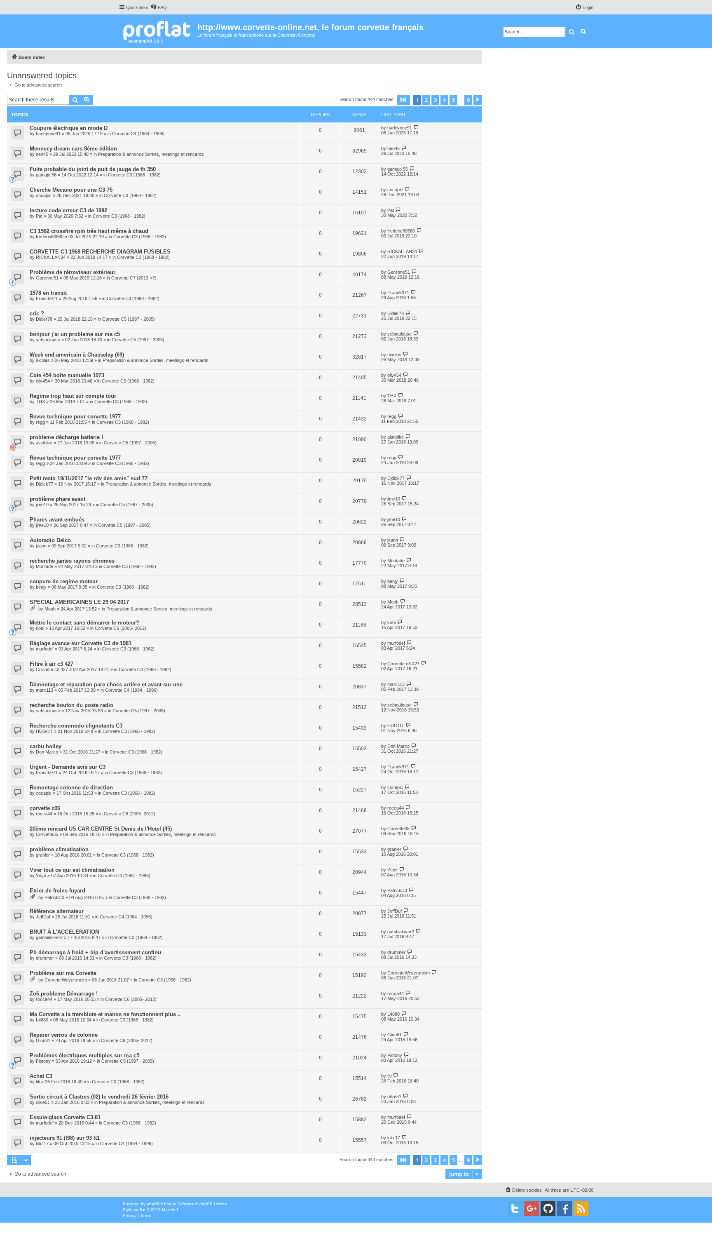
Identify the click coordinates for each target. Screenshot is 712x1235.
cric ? (37, 313)
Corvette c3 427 (52, 669)
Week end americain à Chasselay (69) (77, 355)
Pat (39, 216)
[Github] (548, 1208)
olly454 (43, 380)
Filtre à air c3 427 (51, 664)
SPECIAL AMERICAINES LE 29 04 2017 (79, 602)
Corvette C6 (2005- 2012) (120, 628)
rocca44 (44, 813)
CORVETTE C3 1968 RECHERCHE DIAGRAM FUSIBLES (100, 252)
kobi (40, 628)
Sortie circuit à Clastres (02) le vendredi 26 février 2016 (99, 1097)
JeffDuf (43, 916)
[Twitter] (515, 1208)
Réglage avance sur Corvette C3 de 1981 (80, 643)
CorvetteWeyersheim (65, 979)
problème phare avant (57, 499)
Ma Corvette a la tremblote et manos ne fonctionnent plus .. (105, 1014)
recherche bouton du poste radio (71, 705)
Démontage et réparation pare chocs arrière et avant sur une (106, 684)
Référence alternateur (57, 911)
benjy (41, 587)
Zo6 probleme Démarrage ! (64, 994)
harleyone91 (48, 133)
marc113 (44, 690)
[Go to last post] (416, 127)
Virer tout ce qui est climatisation (72, 870)
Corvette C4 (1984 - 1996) (138, 133)
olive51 (43, 1102)
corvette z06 (45, 808)
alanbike (44, 442)
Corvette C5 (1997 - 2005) (128, 319)
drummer (45, 958)
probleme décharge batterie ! (66, 437)
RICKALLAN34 (51, 257)
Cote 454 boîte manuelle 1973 (67, 375)
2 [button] (426, 99)
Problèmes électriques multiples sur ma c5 (84, 1055)
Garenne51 (47, 277)
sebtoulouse (48, 339)
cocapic (44, 195)
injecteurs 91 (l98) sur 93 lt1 (65, 1138)
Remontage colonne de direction (71, 787)
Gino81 (43, 1040)
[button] (403, 100)
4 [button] (444, 99)
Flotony (43, 1061)
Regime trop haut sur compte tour (73, 396)
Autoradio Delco (50, 540)
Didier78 (44, 319)
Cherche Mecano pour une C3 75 (71, 190)
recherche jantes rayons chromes (72, 561)
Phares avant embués (57, 520)
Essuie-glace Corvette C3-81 (65, 1117)
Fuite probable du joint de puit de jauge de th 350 (93, 169)
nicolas (43, 360)
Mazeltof (170, 1209)
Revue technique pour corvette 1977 (75, 416)
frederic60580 (49, 236)
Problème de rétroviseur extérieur (72, 272)
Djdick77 (44, 483)
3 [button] (435, 99)
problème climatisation (59, 849)
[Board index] (158, 31)
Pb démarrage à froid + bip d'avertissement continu (95, 952)
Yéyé (41, 875)
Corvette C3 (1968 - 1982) (134, 174)
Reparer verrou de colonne (64, 1035)
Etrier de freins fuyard (57, 891)
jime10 (42, 504)
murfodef (45, 648)
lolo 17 (42, 1143)
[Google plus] (531, 1208)
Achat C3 (41, 1076)
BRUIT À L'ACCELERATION (64, 932)
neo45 (42, 154)
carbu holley (45, 746)
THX (40, 401)
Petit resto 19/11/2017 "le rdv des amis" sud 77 (89, 478)
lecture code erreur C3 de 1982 (68, 210)
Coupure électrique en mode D (69, 128)
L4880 (42, 1019)
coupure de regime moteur (64, 581)
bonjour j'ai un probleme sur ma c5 (75, 334)
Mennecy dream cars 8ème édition (73, 149)
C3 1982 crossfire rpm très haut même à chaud (89, 231)
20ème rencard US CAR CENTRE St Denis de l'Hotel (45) (101, 829)
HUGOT (44, 731)
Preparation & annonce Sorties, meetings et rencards (151, 154)
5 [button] (453, 99)
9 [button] (468, 99)
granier (43, 854)
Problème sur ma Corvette (63, 973)
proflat (139, 1209)
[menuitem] (158, 7)
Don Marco (47, 751)
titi (38, 1081)
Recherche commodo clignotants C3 (76, 726)
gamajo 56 (46, 174)
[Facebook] (564, 1208)
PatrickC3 (54, 897)
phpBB (153, 1204)
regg (40, 422)
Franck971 (47, 298)
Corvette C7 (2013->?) (134, 277)
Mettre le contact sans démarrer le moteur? (84, 623)
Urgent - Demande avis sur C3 (67, 767)
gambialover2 (49, 937)
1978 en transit (48, 293)
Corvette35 (47, 834)
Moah (50, 608)
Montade (44, 566)
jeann (41, 545)
